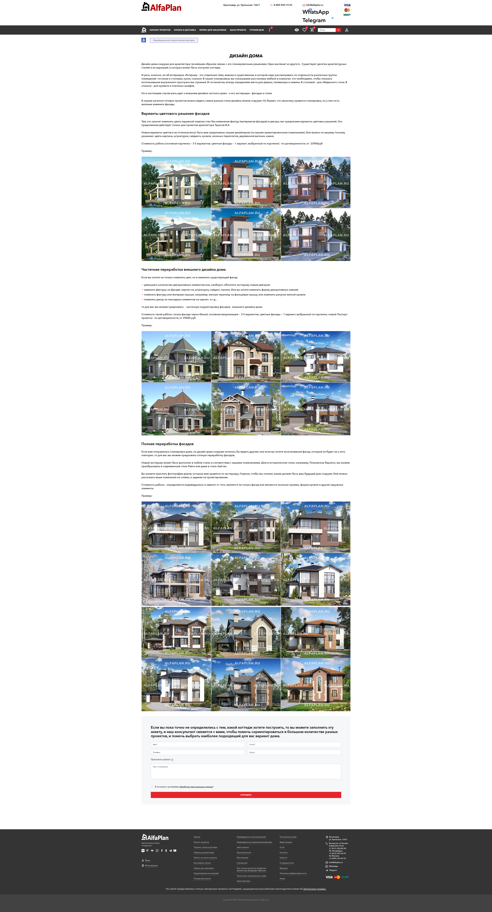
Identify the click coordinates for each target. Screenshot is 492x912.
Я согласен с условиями (184, 787)
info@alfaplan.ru (314, 5)
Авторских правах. (314, 888)
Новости (283, 857)
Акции (282, 878)
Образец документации (204, 852)
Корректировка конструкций (206, 873)
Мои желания (242, 857)
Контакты (284, 852)
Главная (197, 837)
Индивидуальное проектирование (251, 837)
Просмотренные (244, 852)
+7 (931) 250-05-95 (337, 848)
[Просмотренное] (297, 30)
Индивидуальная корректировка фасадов (254, 842)
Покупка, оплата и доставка (205, 847)
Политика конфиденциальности (293, 873)
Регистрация (151, 865)
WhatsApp (333, 866)
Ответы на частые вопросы (205, 857)
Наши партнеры (243, 881)
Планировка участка (202, 878)
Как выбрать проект (202, 863)
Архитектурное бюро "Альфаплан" (150, 844)
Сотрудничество (287, 863)
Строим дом (257, 30)
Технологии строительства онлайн (251, 876)
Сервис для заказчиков (212, 30)
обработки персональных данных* (196, 786)
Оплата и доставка (185, 30)
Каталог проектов (160, 30)
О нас (282, 847)
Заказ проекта (238, 30)
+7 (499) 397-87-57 (337, 858)
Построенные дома (288, 837)
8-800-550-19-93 (283, 5)
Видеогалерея (286, 842)
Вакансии (284, 868)
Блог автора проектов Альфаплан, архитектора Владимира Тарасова (251, 869)
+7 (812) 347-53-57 (337, 853)
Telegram (333, 870)
